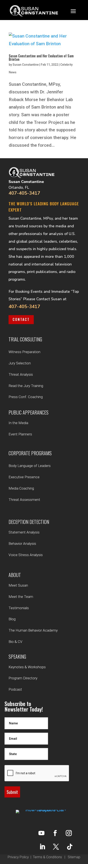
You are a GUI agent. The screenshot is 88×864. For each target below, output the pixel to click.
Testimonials (19, 608)
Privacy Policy (18, 857)
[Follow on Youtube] (41, 833)
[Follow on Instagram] (69, 833)
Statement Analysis (24, 532)
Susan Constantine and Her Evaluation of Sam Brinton (41, 57)
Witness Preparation (24, 352)
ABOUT (15, 574)
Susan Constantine (26, 64)
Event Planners (20, 434)
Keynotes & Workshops (27, 667)
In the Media (18, 423)
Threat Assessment (24, 499)
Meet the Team (21, 596)
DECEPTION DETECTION (29, 521)
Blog (12, 619)
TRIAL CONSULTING (25, 339)
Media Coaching (21, 488)
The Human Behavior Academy (33, 630)
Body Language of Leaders (30, 466)
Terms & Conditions (47, 857)
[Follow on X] (56, 847)
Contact (21, 319)
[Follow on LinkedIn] (42, 847)
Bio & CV (15, 641)
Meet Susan (18, 585)
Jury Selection (20, 363)
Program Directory (23, 678)
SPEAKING (17, 656)
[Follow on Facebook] (55, 833)
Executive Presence (24, 477)
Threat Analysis (21, 374)
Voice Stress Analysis (26, 555)
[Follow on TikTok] (70, 847)
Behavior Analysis (22, 543)
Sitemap (74, 857)
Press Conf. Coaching (26, 397)
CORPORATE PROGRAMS (30, 453)
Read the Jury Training (26, 386)
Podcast (15, 689)
